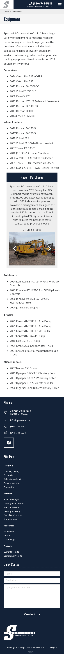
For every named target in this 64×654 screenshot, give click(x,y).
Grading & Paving (12, 511)
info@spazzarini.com (20, 420)
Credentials (9, 475)
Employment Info (11, 483)
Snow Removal (10, 519)
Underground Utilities (14, 503)
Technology (9, 539)
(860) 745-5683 (18, 426)
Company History (11, 471)
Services (8, 493)
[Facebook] (9, 443)
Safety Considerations (14, 479)
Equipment (9, 531)
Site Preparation (11, 507)
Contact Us (9, 487)
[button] (60, 4)
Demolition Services (13, 515)
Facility (7, 535)
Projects (8, 546)
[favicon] (6, 5)
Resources (9, 525)
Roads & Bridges (11, 499)
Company (8, 465)
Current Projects (11, 551)
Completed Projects (13, 555)
